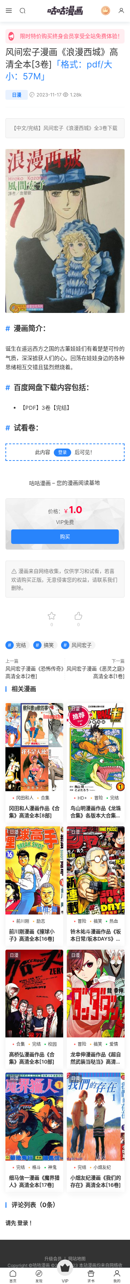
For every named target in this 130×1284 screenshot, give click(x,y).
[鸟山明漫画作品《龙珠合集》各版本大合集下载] (96, 747)
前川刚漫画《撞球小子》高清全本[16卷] (32, 935)
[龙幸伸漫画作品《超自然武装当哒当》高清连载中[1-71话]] (96, 994)
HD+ (82, 798)
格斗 (36, 1167)
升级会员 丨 (56, 1259)
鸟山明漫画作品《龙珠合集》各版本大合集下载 (95, 812)
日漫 (16, 95)
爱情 (113, 1044)
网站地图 (77, 1259)
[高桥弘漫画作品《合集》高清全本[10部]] (34, 994)
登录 (62, 452)
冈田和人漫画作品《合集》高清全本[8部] (34, 811)
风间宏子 (53, 128)
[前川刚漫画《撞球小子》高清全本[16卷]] (34, 870)
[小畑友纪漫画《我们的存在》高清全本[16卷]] (96, 1117)
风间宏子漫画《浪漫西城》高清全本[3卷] (61, 64)
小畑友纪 (102, 1167)
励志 (40, 921)
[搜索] (22, 10)
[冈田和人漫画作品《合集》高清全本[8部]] (34, 747)
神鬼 (52, 1167)
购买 (65, 536)
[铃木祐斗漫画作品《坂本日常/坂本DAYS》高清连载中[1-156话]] (96, 870)
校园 (52, 1044)
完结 (33, 128)
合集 (45, 798)
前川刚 (22, 921)
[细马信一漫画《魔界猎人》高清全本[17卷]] (34, 1117)
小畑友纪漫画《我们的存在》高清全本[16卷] (95, 1181)
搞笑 (49, 645)
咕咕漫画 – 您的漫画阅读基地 (65, 483)
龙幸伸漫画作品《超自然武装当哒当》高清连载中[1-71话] (95, 1058)
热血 (113, 921)
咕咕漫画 (65, 11)
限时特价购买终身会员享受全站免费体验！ (71, 36)
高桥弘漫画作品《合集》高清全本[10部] (32, 1058)
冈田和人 (25, 798)
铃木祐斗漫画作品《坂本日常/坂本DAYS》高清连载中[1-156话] (95, 935)
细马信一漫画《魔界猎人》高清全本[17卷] (34, 1181)
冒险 (98, 798)
